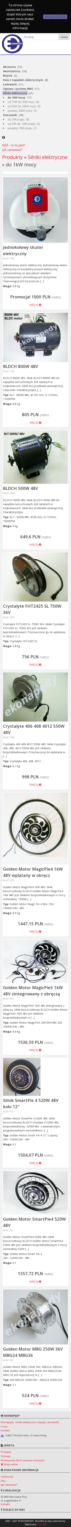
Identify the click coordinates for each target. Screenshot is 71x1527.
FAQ (3, 1480)
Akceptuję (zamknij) (55, 16)
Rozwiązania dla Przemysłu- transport (22, 1460)
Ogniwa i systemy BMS (18, 89)
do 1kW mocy (16, 97)
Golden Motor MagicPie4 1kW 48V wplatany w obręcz (33, 874)
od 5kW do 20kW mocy (22, 106)
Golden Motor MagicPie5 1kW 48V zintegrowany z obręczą (33, 992)
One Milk (41, 1524)
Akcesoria (9, 67)
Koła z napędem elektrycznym (23, 80)
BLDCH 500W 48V (20, 490)
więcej (34, 305)
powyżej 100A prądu (20, 128)
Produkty (12, 157)
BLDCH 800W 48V (20, 368)
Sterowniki (10, 115)
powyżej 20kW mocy (20, 110)
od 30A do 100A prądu (21, 124)
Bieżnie (7, 75)
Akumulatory (11, 71)
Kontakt (5, 1430)
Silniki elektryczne (15, 93)
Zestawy (6, 1456)
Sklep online (10, 1464)
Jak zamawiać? (12, 150)
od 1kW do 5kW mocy (21, 102)
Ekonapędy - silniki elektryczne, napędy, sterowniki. (30, 1422)
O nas (4, 1426)
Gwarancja (7, 1476)
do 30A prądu (16, 119)
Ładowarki (10, 84)
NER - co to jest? (13, 145)
